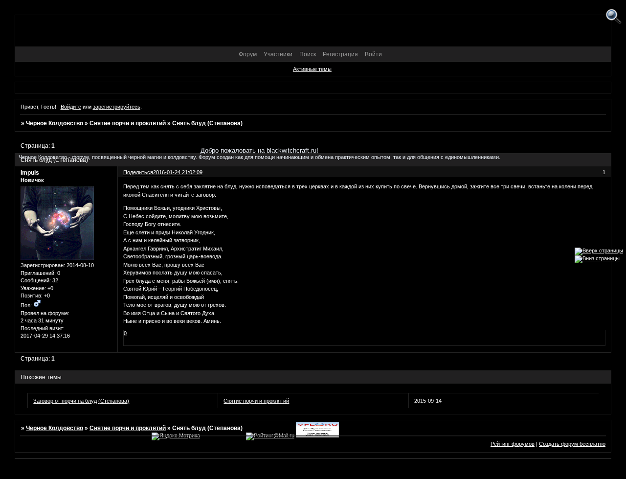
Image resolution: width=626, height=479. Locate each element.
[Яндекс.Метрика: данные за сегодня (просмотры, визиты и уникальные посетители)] (176, 436)
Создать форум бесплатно (572, 444)
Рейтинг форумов (513, 444)
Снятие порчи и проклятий (127, 123)
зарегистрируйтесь (116, 107)
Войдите (71, 107)
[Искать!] (613, 16)
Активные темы (312, 69)
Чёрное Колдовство (54, 123)
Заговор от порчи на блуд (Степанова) (81, 401)
